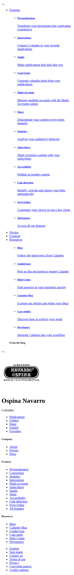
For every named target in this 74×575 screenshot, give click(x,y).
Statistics (14, 476)
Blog (12, 524)
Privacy (14, 563)
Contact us (16, 555)
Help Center (17, 538)
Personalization (18, 469)
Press (12, 454)
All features (16, 508)
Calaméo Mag (18, 527)
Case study (16, 534)
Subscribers (16, 487)
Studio (13, 490)
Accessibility (17, 498)
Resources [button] (15, 239)
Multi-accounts (18, 483)
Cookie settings (19, 570)
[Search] (3, 351)
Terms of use (17, 559)
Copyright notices (20, 566)
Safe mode (16, 552)
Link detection (18, 501)
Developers (16, 542)
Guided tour (16, 531)
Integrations (16, 480)
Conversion (16, 473)
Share (13, 494)
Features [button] (14, 10)
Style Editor (16, 505)
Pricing (13, 232)
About (13, 447)
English (14, 548)
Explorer (14, 236)
